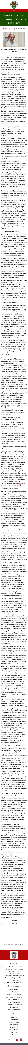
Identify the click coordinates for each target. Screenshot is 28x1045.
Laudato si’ (9, 565)
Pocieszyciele (14, 1019)
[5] (21, 255)
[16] (24, 595)
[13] (8, 527)
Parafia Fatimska (14, 992)
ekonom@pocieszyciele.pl (17, 982)
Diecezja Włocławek (14, 989)
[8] (11, 462)
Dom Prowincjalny (14, 1024)
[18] (12, 620)
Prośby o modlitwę (14, 1032)
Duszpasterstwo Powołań (14, 999)
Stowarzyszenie (14, 1027)
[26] (12, 909)
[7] (10, 414)
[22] (25, 777)
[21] (18, 742)
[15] (8, 586)
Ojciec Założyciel (14, 1022)
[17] (4, 607)
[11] (6, 521)
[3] (23, 212)
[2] (4, 190)
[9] (20, 485)
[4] (9, 228)
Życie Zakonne (14, 1007)
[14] (19, 542)
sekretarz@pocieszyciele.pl (16, 975)
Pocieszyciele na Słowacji (14, 994)
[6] (12, 397)
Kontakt (14, 1035)
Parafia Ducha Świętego (14, 1009)
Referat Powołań (14, 1030)
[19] (24, 663)
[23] (10, 821)
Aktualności (14, 1017)
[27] (26, 914)
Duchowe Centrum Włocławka (14, 1004)
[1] (6, 123)
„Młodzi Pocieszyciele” (14, 1002)
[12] (22, 521)
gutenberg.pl (15, 1043)
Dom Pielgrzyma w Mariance (14, 997)
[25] (24, 877)
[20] (12, 717)
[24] (9, 843)
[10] (9, 502)
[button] (14, 10)
